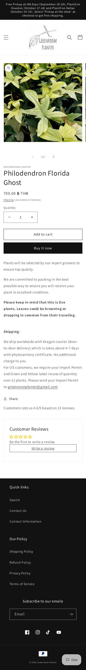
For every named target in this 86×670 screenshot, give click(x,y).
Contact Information (25, 521)
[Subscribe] (71, 614)
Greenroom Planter (47, 662)
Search (15, 500)
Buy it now (43, 248)
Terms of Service (22, 584)
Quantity (10, 208)
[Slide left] (32, 157)
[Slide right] (53, 157)
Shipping (9, 199)
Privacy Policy (20, 573)
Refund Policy (20, 562)
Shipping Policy (21, 551)
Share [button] (13, 399)
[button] (6, 37)
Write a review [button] (43, 448)
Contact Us (18, 510)
